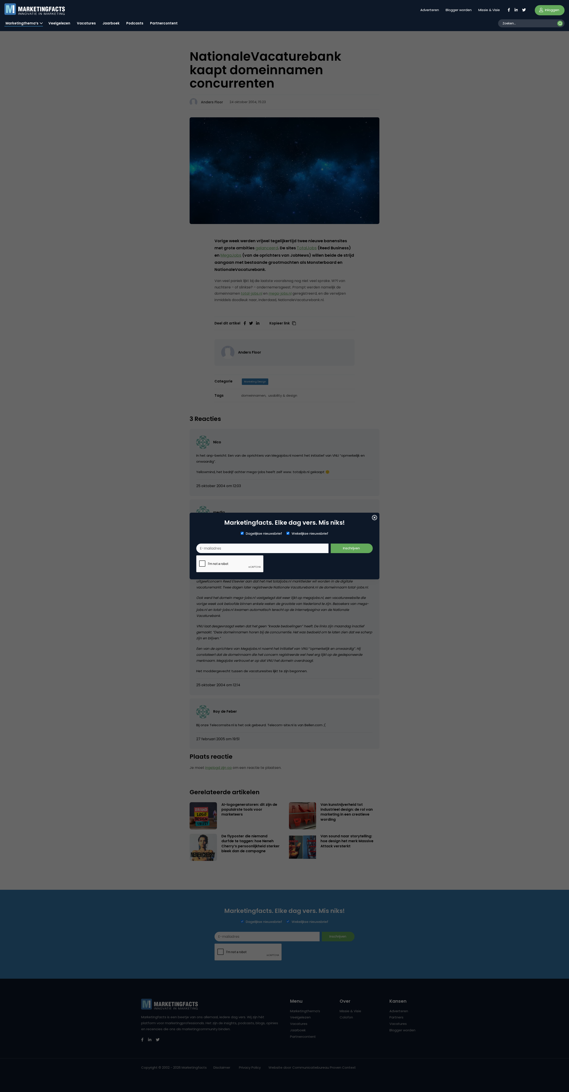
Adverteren (429, 10)
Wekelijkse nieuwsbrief (310, 534)
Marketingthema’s (22, 23)
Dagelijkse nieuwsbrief (264, 534)
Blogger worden (459, 10)
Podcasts (134, 23)
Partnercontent (164, 23)
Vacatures (86, 23)
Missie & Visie (489, 10)
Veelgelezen (59, 23)
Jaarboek (111, 23)
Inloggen (551, 10)
